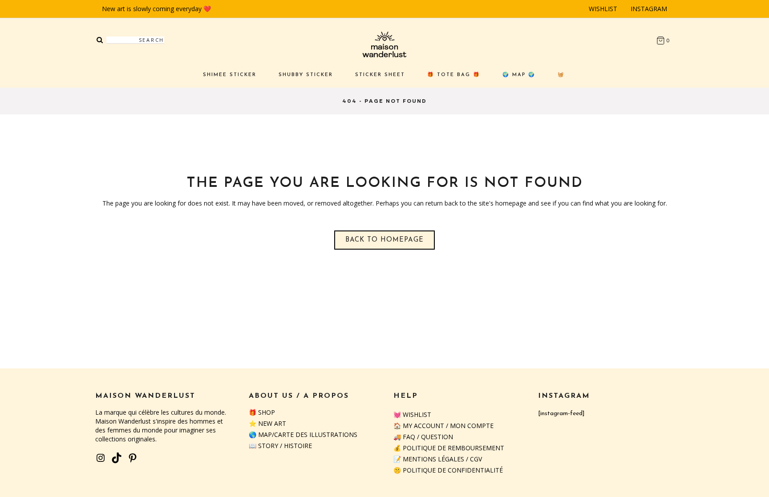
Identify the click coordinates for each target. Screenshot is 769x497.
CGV (476, 459)
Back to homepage (384, 240)
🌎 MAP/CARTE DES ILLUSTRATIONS (303, 434)
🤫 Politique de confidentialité (448, 470)
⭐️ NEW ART (267, 423)
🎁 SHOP (262, 412)
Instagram (649, 8)
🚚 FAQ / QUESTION (423, 436)
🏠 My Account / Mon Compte (443, 425)
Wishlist (603, 8)
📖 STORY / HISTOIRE (280, 445)
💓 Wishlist (412, 414)
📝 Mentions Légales (428, 459)
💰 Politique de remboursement (448, 448)
